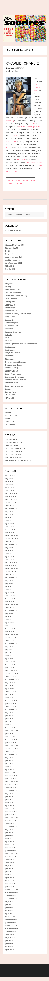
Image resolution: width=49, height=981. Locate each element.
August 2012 (10, 866)
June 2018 (9, 718)
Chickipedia (10, 302)
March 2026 (10, 490)
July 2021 (9, 649)
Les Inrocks (10, 350)
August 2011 (10, 901)
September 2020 (12, 679)
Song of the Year (12, 257)
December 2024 (11, 535)
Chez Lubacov (11, 299)
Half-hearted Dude (12, 326)
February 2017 (11, 727)
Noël (7, 251)
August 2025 (10, 511)
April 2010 (9, 950)
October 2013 (10, 823)
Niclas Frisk (11, 141)
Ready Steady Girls (13, 374)
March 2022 (10, 625)
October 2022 (10, 607)
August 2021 (10, 646)
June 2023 (9, 586)
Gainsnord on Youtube (14, 442)
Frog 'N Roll (10, 317)
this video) (20, 159)
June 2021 (9, 652)
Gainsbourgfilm (11, 323)
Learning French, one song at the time (21, 344)
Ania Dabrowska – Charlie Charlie (20, 180)
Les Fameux (10, 347)
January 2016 (10, 742)
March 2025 (10, 526)
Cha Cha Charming (13, 292)
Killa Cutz (9, 418)
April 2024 (9, 556)
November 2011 (11, 893)
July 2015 (9, 760)
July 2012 (9, 868)
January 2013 (10, 851)
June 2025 (9, 517)
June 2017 (9, 721)
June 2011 (9, 908)
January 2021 (10, 667)
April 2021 (9, 658)
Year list (8, 269)
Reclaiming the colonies (14, 377)
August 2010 (10, 938)
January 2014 (10, 814)
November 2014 (11, 784)
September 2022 (12, 610)
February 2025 (11, 529)
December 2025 (11, 499)
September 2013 (12, 826)
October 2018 (10, 706)
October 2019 (10, 691)
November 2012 (11, 856)
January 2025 (10, 532)
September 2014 (12, 790)
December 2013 (11, 817)
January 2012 (10, 886)
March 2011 (10, 917)
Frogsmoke (9, 320)
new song (10, 120)
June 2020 (9, 685)
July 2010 (9, 940)
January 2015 (10, 778)
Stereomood (10, 424)
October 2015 (10, 751)
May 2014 (9, 802)
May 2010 (9, 947)
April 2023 (9, 592)
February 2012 (11, 883)
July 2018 (9, 715)
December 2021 (11, 634)
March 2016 (10, 736)
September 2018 (12, 709)
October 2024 (10, 541)
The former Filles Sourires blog (18, 460)
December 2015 (11, 745)
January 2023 (10, 601)
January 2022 (10, 631)
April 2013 (9, 841)
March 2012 (10, 881)
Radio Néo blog (11, 368)
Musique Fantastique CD (15, 457)
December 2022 (11, 604)
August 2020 (10, 682)
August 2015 (10, 757)
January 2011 (10, 923)
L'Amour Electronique (14, 332)
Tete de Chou (10, 392)
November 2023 (11, 571)
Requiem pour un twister (15, 380)
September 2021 (12, 643)
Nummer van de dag (13, 365)
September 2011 (12, 898)
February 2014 (11, 811)
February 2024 (11, 562)
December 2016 (11, 730)
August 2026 (10, 475)
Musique (15, 71)
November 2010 (11, 928)
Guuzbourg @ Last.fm (14, 451)
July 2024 (9, 547)
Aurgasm (9, 284)
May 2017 (9, 724)
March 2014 (10, 808)
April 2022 (9, 622)
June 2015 (9, 763)
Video (7, 266)
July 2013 (9, 832)
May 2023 (9, 589)
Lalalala (8, 335)
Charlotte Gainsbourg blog (16, 296)
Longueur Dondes (12, 353)
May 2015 (9, 766)
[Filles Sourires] (25, 28)
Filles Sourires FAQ (13, 230)
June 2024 (9, 550)
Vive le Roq (9, 398)
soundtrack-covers (34, 162)
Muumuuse (9, 359)
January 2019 (10, 703)
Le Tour (8, 341)
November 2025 (11, 502)
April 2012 (9, 878)
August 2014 (10, 793)
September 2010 (12, 935)
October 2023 (10, 574)
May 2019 (9, 697)
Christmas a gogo (12, 305)
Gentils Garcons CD (13, 445)
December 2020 (11, 670)
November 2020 (11, 673)
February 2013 (11, 847)
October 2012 (10, 859)
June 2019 (9, 694)
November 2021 (11, 637)
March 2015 (10, 772)
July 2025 (9, 514)
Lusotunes (9, 356)
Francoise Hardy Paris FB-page (18, 314)
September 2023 (12, 577)
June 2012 (9, 871)
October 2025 (10, 505)
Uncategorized (11, 263)
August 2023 (10, 580)
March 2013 (10, 844)
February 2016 (11, 739)
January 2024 (10, 565)
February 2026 (11, 493)
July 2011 (9, 905)
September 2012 (12, 862)
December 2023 (11, 568)
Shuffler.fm (9, 421)
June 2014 (9, 799)
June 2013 (9, 835)
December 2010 (11, 926)
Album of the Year (12, 245)
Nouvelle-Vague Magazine (15, 362)
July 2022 (9, 613)
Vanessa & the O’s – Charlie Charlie (20, 177)
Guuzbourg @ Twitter (14, 454)
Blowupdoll (10, 287)
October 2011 (10, 896)
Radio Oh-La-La (11, 371)
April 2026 (9, 487)
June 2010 (9, 944)
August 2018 (10, 712)
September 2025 (12, 508)
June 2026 (9, 481)
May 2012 (9, 874)
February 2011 (11, 920)
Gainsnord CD (11, 439)
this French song (37, 87)
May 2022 (9, 619)
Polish (15, 135)
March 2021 (10, 661)
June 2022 (9, 616)
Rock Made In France (14, 386)
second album (12, 171)
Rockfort (8, 389)
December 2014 (11, 781)
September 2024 (12, 544)
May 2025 (9, 520)
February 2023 (11, 598)
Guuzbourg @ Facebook (15, 448)
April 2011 (9, 913)
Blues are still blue (12, 290)
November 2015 (11, 748)
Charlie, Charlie (22, 63)
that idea (38, 165)
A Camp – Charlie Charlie (16, 183)
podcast (32, 123)
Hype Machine (11, 415)
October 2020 (10, 676)
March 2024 (10, 559)
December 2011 (11, 890)
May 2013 (9, 838)
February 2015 (11, 775)
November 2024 (11, 538)
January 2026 (10, 496)
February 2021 (11, 664)
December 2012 (11, 853)
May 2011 (9, 911)
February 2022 (11, 628)
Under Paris (10, 395)
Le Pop (8, 338)
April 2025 (9, 523)
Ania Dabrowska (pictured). (29, 126)
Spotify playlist (11, 260)
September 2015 (12, 754)
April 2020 (9, 688)
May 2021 (9, 655)
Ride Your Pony (11, 383)
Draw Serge (10, 308)
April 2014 (9, 805)
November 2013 (11, 820)
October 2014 (10, 787)
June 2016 (9, 733)
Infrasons (9, 329)
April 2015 (9, 769)
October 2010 (10, 932)
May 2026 (9, 484)
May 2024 (9, 553)
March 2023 (10, 595)
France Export (11, 311)
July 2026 (9, 478)
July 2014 (9, 796)
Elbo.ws (8, 413)
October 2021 (10, 640)
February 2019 (11, 700)
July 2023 (9, 583)
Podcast (8, 254)
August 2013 (10, 829)
